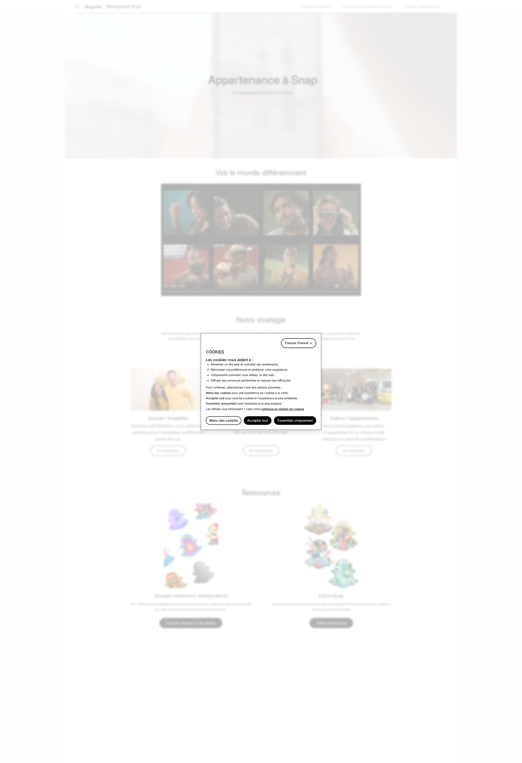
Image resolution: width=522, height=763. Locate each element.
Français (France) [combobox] (297, 343)
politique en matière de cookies (282, 409)
